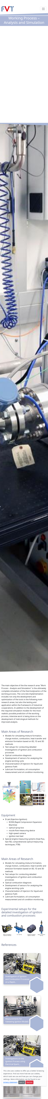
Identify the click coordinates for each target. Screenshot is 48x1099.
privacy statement (10, 1082)
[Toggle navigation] (43, 9)
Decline (29, 1082)
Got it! (21, 1082)
